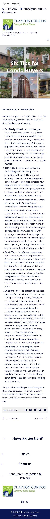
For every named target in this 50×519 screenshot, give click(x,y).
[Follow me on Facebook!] (22, 502)
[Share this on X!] (30, 410)
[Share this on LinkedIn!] (35, 410)
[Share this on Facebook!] (26, 410)
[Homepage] (25, 24)
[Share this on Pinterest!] (40, 410)
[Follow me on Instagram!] (27, 502)
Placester (32, 515)
